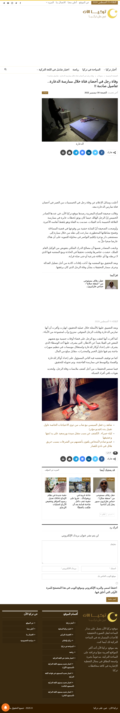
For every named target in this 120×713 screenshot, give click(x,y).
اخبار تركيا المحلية (64, 629)
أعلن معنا (72, 3)
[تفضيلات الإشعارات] (5, 707)
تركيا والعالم (66, 641)
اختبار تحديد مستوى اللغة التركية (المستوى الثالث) (61, 684)
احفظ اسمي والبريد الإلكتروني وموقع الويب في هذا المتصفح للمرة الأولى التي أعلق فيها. (81, 590)
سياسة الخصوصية (27, 641)
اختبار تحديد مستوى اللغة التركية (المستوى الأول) (61, 666)
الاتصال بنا (61, 3)
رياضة (76, 70)
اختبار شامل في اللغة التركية (54, 70)
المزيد (50, 3)
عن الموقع (84, 3)
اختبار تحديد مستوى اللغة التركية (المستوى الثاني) (61, 694)
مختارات (86, 479)
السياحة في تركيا (91, 70)
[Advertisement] (60, 41)
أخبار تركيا (111, 70)
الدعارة (109, 453)
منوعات (45, 93)
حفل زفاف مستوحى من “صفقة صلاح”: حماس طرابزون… (93, 284)
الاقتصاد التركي (65, 635)
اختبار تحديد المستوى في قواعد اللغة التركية (59, 675)
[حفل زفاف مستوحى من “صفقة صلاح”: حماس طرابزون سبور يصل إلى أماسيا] (111, 284)
